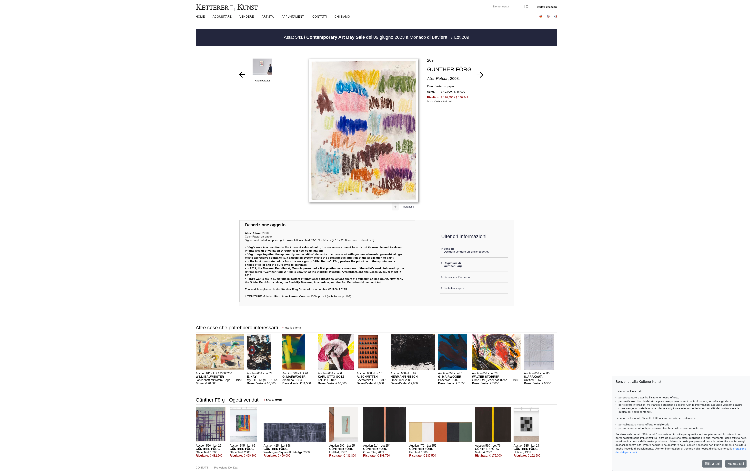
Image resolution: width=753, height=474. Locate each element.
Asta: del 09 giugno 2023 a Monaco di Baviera (366, 37)
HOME (200, 16)
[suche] (528, 6)
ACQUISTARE (222, 16)
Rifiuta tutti (712, 463)
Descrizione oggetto (265, 224)
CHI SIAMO (342, 16)
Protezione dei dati (226, 467)
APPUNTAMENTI (293, 16)
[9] (242, 75)
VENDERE (246, 16)
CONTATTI (319, 16)
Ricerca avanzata (546, 6)
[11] (480, 75)
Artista (268, 16)
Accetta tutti (736, 463)
